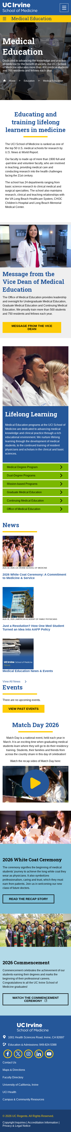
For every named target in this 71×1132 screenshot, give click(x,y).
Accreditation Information (43, 1122)
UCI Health (9, 1092)
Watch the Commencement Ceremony (35, 999)
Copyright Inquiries (14, 1122)
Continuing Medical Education (25, 500)
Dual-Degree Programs (21, 475)
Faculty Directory (13, 1077)
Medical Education (31, 18)
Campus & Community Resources (23, 1099)
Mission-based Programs (22, 483)
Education (29, 80)
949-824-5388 (48, 1044)
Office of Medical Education (23, 509)
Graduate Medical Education (24, 492)
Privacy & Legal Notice (17, 1125)
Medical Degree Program (22, 467)
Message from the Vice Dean (32, 327)
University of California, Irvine (20, 1084)
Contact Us (9, 1062)
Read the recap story (28, 899)
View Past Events (23, 708)
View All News (12, 681)
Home (11, 80)
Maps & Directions (14, 1069)
